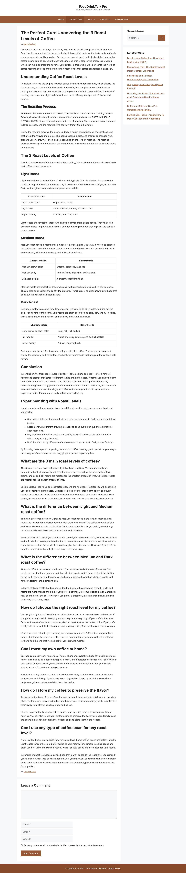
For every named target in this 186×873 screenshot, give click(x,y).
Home (61, 19)
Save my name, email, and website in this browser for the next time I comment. (64, 845)
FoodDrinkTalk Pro (93, 6)
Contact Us (105, 19)
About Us (91, 19)
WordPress (115, 868)
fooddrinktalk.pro (89, 868)
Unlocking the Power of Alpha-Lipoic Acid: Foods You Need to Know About (145, 97)
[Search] (161, 38)
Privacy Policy (121, 19)
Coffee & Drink (75, 19)
